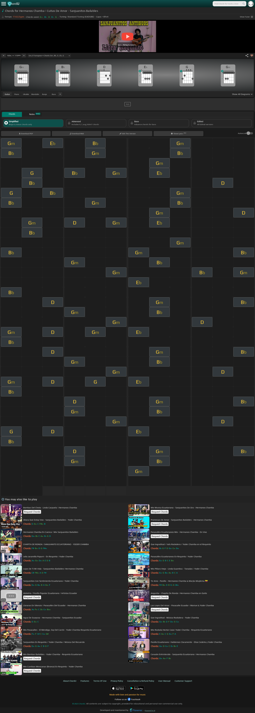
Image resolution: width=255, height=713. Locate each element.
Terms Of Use (100, 681)
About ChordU (69, 681)
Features (84, 681)
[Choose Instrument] (60, 94)
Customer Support (183, 681)
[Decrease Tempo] (3, 55)
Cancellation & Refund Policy (140, 681)
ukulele (26, 94)
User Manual (164, 681)
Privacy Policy (117, 681)
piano (16, 94)
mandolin (35, 94)
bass (54, 94)
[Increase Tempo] (24, 55)
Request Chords (32, 511)
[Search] (243, 3)
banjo (44, 94)
